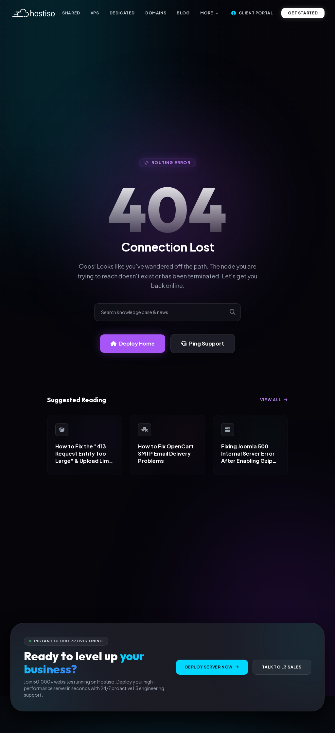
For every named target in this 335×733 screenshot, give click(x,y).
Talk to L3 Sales (282, 667)
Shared (71, 12)
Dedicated (122, 12)
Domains (155, 12)
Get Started (303, 12)
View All (271, 399)
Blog (183, 12)
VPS (95, 12)
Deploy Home (137, 343)
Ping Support (206, 343)
